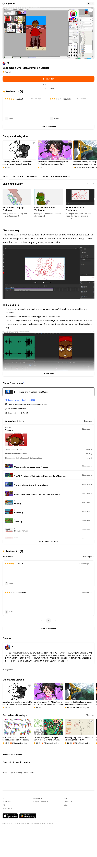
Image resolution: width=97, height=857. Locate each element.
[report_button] (43, 99)
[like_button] (6, 118)
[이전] (41, 620)
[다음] (55, 620)
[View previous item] (87, 183)
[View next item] (92, 183)
